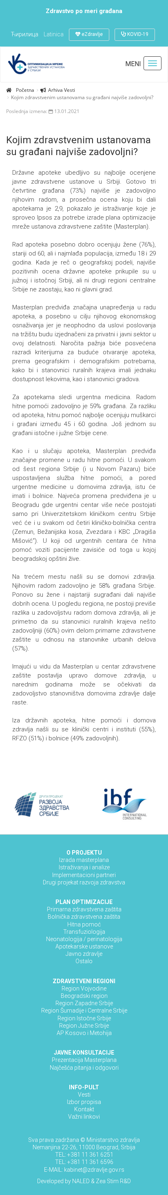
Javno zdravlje (84, 954)
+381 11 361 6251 (90, 1154)
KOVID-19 (137, 34)
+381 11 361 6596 (90, 1162)
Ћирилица (24, 34)
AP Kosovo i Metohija (84, 1033)
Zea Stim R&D (113, 1181)
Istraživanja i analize (84, 867)
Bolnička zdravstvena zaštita (84, 916)
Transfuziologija (84, 931)
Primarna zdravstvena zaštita (84, 909)
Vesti (84, 1094)
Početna (25, 90)
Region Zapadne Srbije (84, 1003)
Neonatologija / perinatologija (84, 939)
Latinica (54, 34)
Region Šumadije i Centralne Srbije (84, 1010)
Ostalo (84, 961)
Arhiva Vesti (61, 90)
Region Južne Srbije (84, 1025)
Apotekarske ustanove (84, 946)
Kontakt (84, 1109)
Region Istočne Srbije (84, 1018)
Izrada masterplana (84, 860)
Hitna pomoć (84, 924)
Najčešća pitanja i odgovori (84, 1067)
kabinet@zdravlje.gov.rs (93, 1169)
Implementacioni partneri (84, 875)
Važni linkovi (84, 1116)
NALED (81, 1181)
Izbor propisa (84, 1102)
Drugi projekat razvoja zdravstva (84, 882)
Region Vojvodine (84, 988)
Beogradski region (84, 996)
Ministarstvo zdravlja (113, 1140)
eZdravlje (91, 34)
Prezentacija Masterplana (84, 1060)
